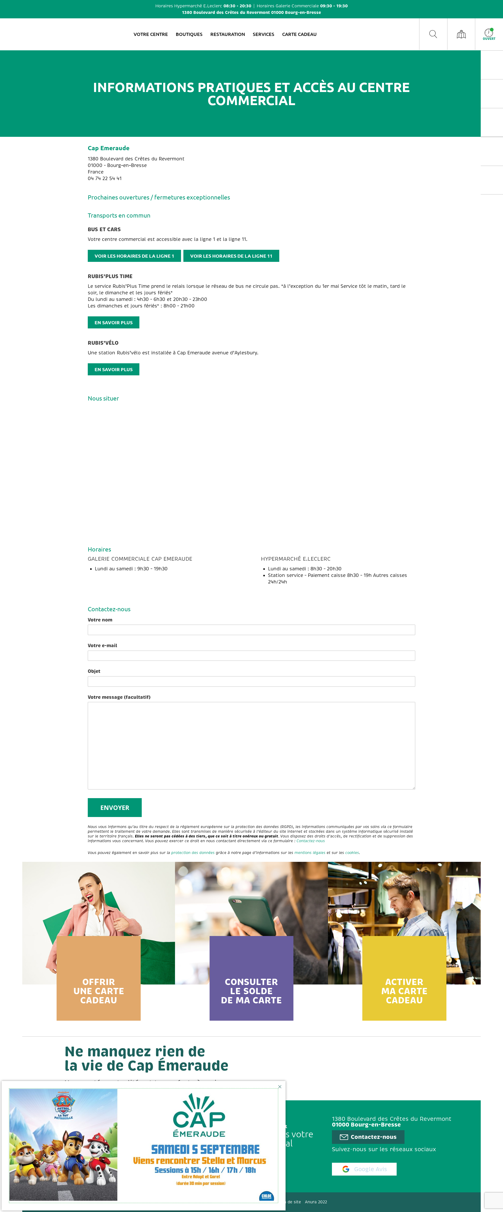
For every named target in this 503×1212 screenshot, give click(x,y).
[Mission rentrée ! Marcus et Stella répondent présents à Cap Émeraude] (143, 1146)
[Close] (280, 1086)
